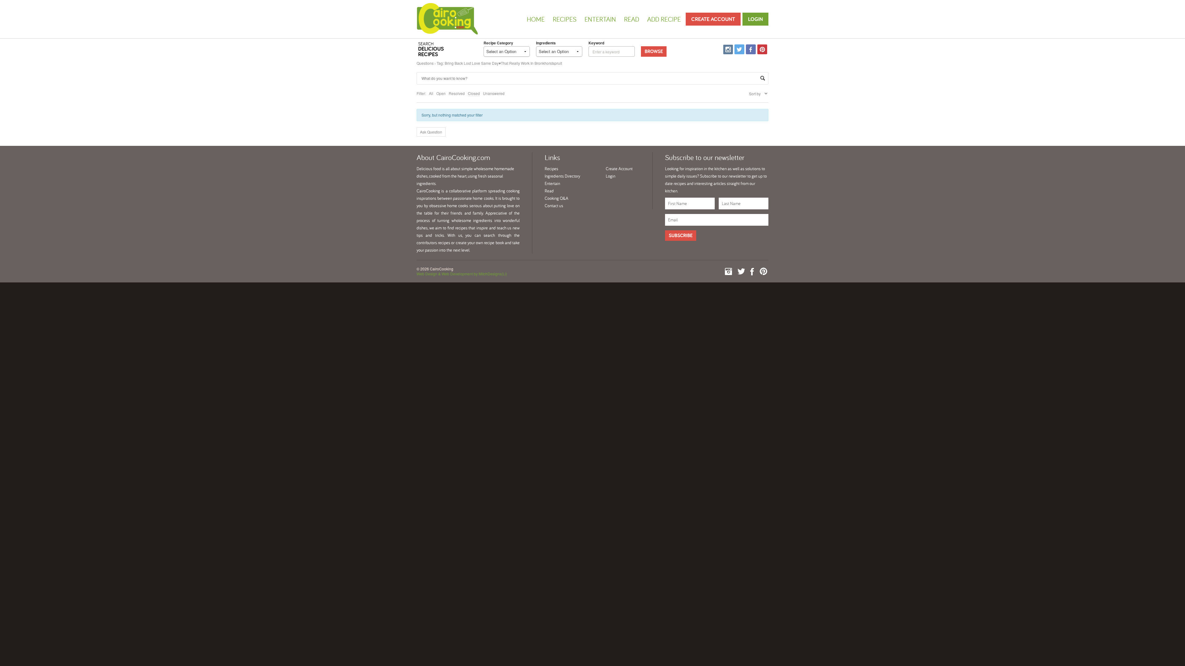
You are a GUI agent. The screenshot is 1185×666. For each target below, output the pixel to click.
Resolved (457, 93)
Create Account (713, 19)
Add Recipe (664, 19)
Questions (425, 63)
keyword (596, 43)
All (431, 93)
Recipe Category (498, 43)
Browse (654, 51)
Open (441, 93)
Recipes (564, 19)
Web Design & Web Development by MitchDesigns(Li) (462, 273)
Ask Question (431, 131)
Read (631, 19)
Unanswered (494, 93)
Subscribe (680, 235)
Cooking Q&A (556, 198)
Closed (474, 93)
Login (755, 19)
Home (536, 19)
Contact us (554, 205)
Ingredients (546, 43)
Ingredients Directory (562, 176)
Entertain (600, 19)
